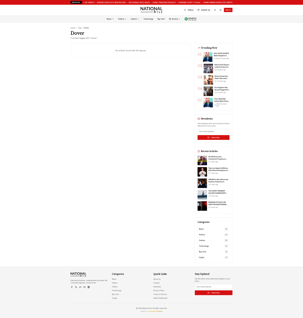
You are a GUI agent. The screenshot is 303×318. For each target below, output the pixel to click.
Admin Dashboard (160, 298)
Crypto (114, 298)
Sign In (228, 10)
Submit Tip (205, 10)
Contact (156, 283)
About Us (156, 279)
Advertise (157, 287)
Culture (134, 19)
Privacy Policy (158, 290)
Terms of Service (160, 294)
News (109, 19)
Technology (148, 19)
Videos (191, 10)
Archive (175, 19)
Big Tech (161, 19)
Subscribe (215, 137)
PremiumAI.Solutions (155, 311)
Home (73, 28)
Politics (121, 19)
